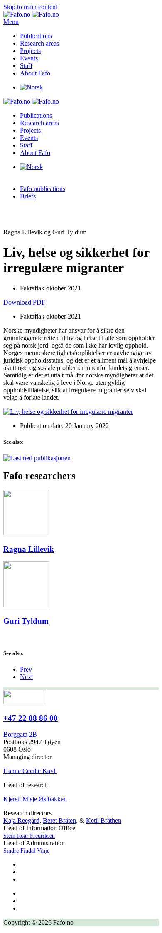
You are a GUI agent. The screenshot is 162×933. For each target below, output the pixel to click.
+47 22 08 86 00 (30, 718)
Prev (26, 669)
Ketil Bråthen (103, 820)
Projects (30, 50)
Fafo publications (42, 188)
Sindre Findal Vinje (26, 851)
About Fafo (35, 73)
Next (26, 676)
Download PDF (24, 302)
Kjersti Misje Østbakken (35, 798)
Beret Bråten (59, 820)
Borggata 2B (20, 734)
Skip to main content (30, 6)
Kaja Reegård (21, 820)
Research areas (39, 43)
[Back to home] (31, 14)
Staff (26, 65)
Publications (36, 35)
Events (29, 58)
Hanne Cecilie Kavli (30, 770)
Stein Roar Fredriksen (29, 836)
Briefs (28, 196)
